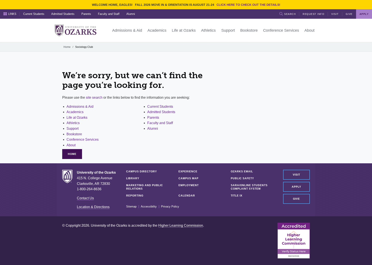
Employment (188, 185)
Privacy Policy (170, 206)
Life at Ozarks (77, 117)
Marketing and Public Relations (144, 187)
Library (132, 178)
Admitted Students (62, 14)
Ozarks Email (242, 171)
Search (290, 14)
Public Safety (242, 178)
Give (349, 14)
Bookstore (74, 134)
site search (94, 97)
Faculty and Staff (108, 14)
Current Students (33, 14)
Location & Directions (93, 207)
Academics (75, 112)
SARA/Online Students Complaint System (249, 187)
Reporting (134, 195)
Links (12, 14)
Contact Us (85, 198)
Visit (335, 14)
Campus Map (188, 178)
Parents (86, 14)
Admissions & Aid (80, 106)
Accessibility (149, 206)
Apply (296, 186)
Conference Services (83, 139)
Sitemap (131, 206)
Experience (187, 171)
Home (67, 46)
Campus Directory (141, 171)
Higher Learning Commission (180, 225)
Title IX (236, 195)
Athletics (73, 123)
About (71, 145)
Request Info (313, 14)
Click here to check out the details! (248, 4)
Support (73, 128)
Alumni (130, 14)
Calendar (186, 195)
